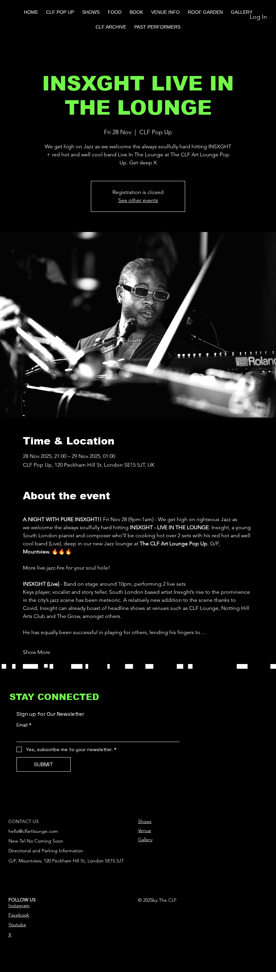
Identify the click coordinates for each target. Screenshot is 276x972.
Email (23, 725)
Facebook (18, 915)
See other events (138, 200)
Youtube (17, 925)
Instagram (19, 905)
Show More (36, 652)
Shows (144, 821)
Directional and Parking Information (45, 851)
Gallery (145, 840)
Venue (144, 830)
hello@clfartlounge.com (33, 831)
